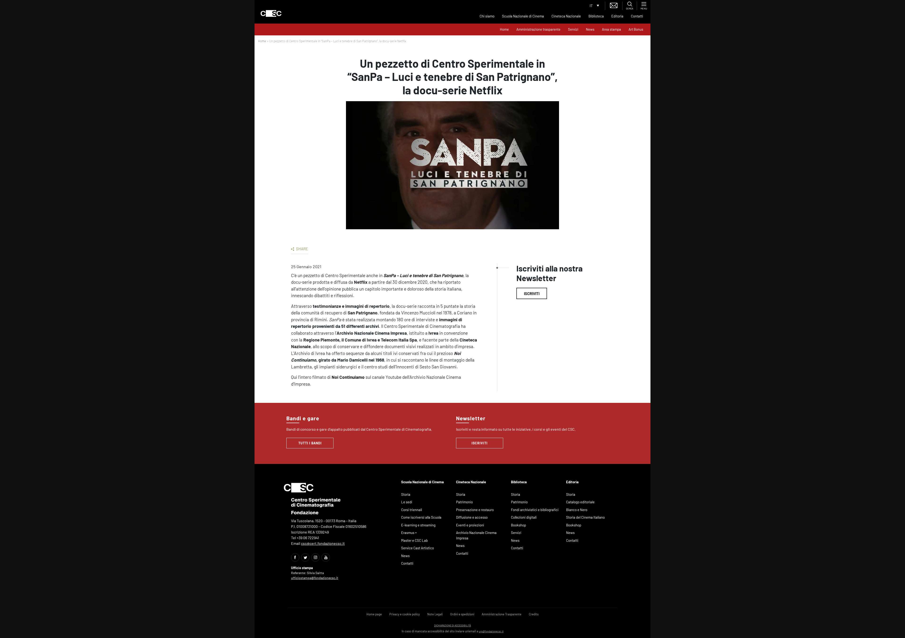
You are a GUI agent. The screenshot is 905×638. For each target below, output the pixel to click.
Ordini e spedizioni (462, 614)
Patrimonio (464, 502)
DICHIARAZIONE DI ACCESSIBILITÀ (452, 625)
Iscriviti (531, 293)
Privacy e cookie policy (404, 614)
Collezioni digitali (524, 517)
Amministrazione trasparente (538, 29)
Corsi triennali (411, 510)
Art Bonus (636, 29)
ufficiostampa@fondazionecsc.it (314, 578)
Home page (374, 614)
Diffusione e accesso (472, 517)
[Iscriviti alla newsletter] (614, 5)
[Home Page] (271, 13)
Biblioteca (596, 16)
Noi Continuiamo (348, 377)
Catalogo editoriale (580, 502)
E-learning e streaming (418, 525)
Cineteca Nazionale (566, 16)
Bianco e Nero (576, 510)
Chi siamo (487, 16)
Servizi (573, 29)
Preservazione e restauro (475, 510)
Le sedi (406, 502)
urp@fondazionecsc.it (491, 631)
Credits (534, 614)
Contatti (637, 16)
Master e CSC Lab (414, 540)
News (590, 29)
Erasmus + (409, 532)
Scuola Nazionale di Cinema (523, 16)
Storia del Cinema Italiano (585, 517)
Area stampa (611, 29)
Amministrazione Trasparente (501, 614)
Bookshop (518, 525)
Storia (405, 494)
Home (504, 29)
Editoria (617, 16)
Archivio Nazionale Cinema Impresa (476, 535)
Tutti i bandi (310, 443)
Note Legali (435, 614)
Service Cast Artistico (417, 548)
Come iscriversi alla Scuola (421, 517)
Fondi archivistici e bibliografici (535, 510)
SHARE (301, 248)
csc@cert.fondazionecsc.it (323, 543)
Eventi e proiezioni (470, 525)
